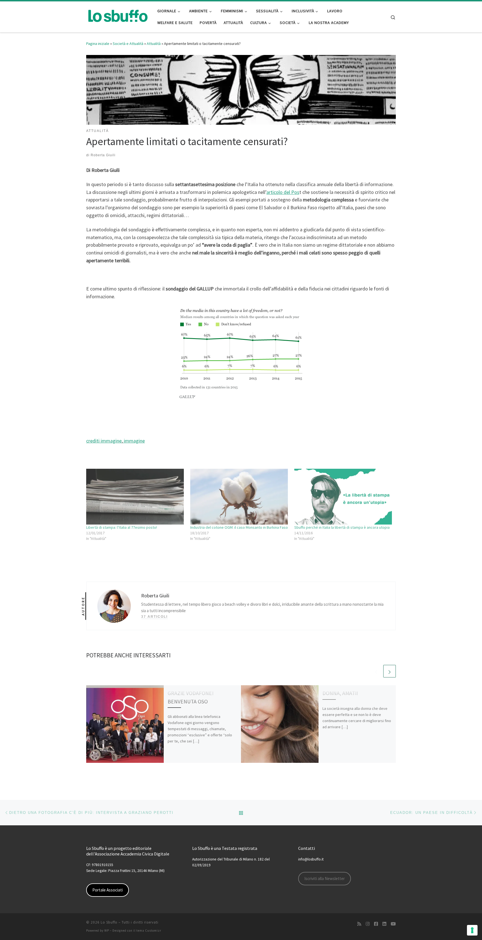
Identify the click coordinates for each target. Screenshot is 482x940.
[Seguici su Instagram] (368, 923)
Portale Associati (107, 890)
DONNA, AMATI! (340, 693)
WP (106, 930)
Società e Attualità (128, 43)
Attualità (154, 43)
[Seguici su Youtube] (393, 923)
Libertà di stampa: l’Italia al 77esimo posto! (121, 527)
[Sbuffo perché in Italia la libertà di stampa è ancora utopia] (343, 497)
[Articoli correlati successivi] (389, 671)
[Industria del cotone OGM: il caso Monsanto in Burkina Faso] (239, 497)
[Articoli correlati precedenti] (376, 671)
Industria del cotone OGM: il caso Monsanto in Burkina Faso (239, 527)
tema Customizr (148, 930)
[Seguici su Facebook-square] (376, 923)
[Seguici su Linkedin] (384, 923)
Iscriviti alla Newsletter (324, 878)
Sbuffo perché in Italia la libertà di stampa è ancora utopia (342, 527)
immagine (134, 440)
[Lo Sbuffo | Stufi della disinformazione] (117, 15)
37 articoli (154, 617)
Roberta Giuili (103, 155)
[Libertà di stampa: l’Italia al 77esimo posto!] (135, 497)
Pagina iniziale (97, 43)
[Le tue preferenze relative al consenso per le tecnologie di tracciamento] (472, 930)
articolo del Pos (282, 192)
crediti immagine (104, 440)
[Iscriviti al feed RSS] (359, 923)
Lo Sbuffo (109, 922)
